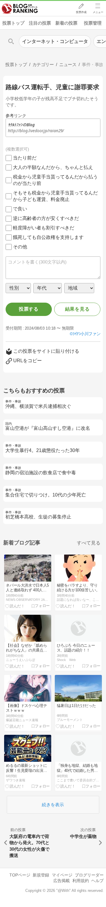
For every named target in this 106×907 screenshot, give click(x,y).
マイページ (62, 875)
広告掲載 (61, 880)
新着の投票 (66, 22)
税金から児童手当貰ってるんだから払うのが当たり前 (55, 180)
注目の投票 (40, 22)
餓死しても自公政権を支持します (48, 237)
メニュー (98, 12)
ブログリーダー (89, 875)
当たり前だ (25, 157)
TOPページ (19, 875)
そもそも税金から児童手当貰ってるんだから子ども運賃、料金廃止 (55, 196)
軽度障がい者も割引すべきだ (43, 227)
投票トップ (13, 22)
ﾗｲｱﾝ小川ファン (86, 333)
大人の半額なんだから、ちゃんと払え (53, 167)
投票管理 (93, 22)
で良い (20, 208)
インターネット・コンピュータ (55, 41)
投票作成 (81, 12)
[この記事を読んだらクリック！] (15, 605)
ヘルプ (97, 880)
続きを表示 (53, 804)
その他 (20, 246)
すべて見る (88, 542)
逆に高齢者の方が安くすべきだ (46, 218)
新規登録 (41, 875)
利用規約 (80, 880)
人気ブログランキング (20, 8)
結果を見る (77, 309)
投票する (29, 309)
